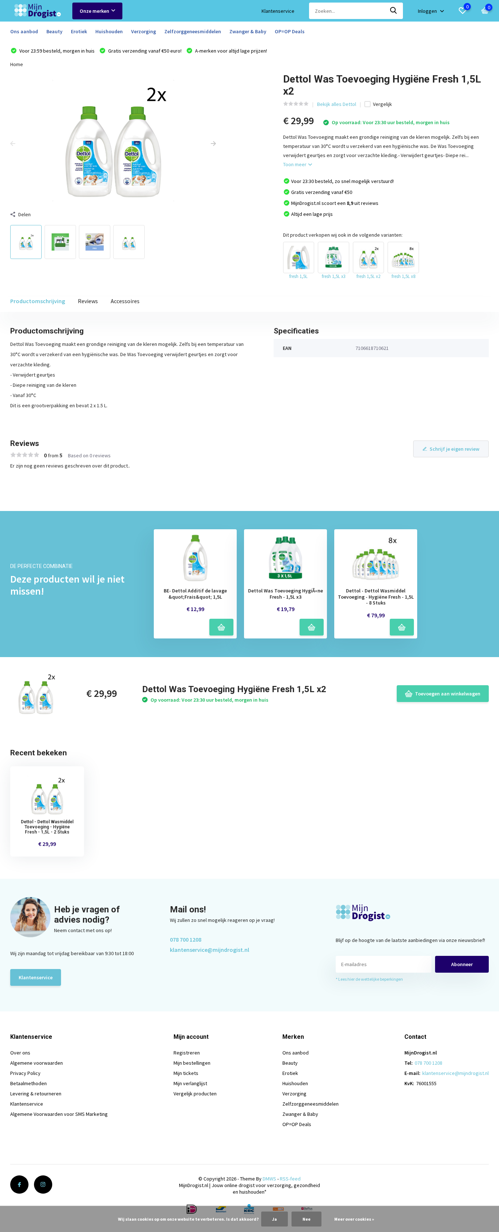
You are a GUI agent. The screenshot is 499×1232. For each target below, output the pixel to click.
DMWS (269, 1178)
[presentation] (12, 144)
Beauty (54, 31)
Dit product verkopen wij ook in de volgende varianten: (343, 235)
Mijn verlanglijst (190, 1083)
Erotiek (79, 31)
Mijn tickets (186, 1073)
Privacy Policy (25, 1073)
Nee (306, 1219)
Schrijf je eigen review (454, 449)
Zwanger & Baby (247, 31)
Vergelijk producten (195, 1093)
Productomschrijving (37, 301)
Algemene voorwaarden (36, 1063)
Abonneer (462, 964)
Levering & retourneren (35, 1093)
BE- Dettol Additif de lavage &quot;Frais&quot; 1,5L (195, 594)
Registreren (187, 1052)
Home (16, 64)
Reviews (88, 301)
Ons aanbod (24, 31)
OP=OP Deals (290, 31)
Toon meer (295, 164)
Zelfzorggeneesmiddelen (192, 31)
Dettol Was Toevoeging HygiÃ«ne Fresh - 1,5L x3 (285, 594)
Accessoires (125, 301)
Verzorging (143, 31)
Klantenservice (278, 11)
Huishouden (109, 31)
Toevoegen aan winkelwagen (447, 693)
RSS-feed (290, 1178)
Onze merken (94, 11)
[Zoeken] (394, 11)
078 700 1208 (185, 939)
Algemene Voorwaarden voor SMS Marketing (59, 1114)
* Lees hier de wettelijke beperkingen (369, 979)
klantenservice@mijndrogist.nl (209, 949)
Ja (274, 1219)
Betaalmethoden (28, 1083)
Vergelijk (382, 104)
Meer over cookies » (354, 1219)
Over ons (20, 1052)
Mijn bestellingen (192, 1063)
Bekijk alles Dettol (336, 104)
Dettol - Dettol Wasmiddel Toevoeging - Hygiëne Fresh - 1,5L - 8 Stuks (376, 597)
